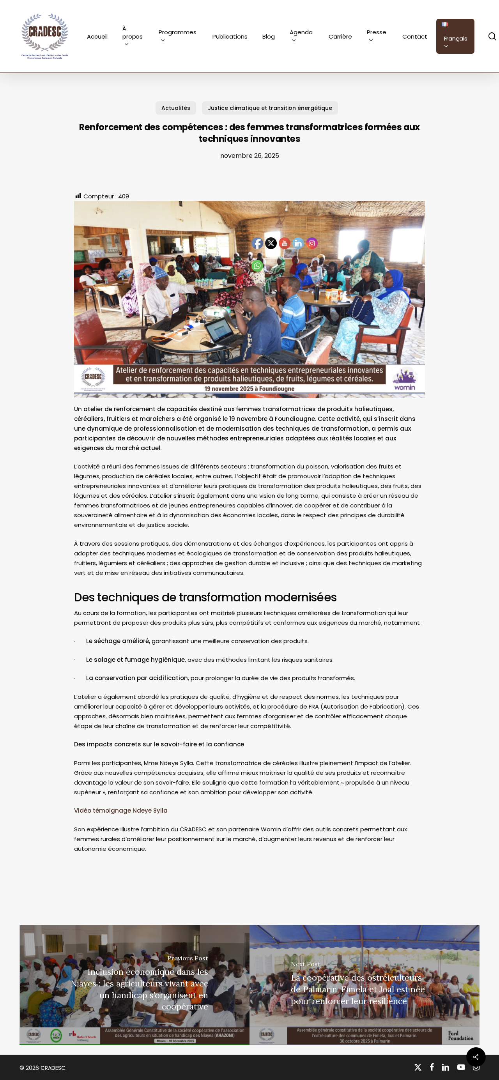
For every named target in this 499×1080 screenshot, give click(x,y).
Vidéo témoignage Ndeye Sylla (121, 810)
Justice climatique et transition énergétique (270, 108)
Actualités (175, 108)
